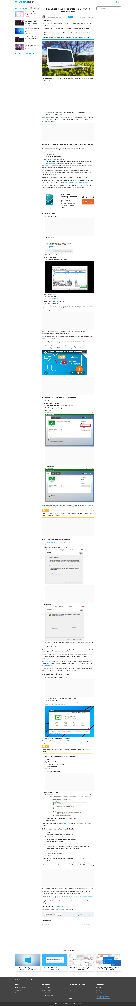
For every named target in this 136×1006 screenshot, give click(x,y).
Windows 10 (50, 119)
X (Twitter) (27, 979)
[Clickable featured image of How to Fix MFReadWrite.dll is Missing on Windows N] (54, 960)
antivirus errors (60, 906)
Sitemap (98, 990)
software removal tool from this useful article (75, 182)
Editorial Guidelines (47, 987)
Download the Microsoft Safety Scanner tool (57, 542)
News (70, 987)
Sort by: (83, 924)
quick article (64, 343)
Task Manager (55, 299)
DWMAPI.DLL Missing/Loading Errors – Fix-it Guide (81, 968)
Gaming (71, 996)
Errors (70, 16)
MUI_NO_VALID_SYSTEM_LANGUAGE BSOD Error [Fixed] (108, 968)
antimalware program (48, 665)
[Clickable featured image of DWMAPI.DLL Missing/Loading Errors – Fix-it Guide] (81, 960)
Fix (70, 990)
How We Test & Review (48, 993)
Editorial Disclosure (47, 990)
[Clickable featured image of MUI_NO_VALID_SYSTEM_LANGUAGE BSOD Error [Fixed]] (108, 960)
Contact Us (18, 990)
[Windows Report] (26, 2)
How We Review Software (48, 996)
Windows (71, 998)
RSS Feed (98, 987)
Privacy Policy (99, 993)
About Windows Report (21, 987)
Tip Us (16, 993)
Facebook (24, 979)
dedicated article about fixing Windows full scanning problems (75, 507)
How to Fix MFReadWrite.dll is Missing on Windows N (55, 968)
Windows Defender (50, 163)
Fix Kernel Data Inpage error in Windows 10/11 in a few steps (28, 968)
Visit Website (86, 202)
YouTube (31, 979)
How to (71, 993)
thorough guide (65, 823)
